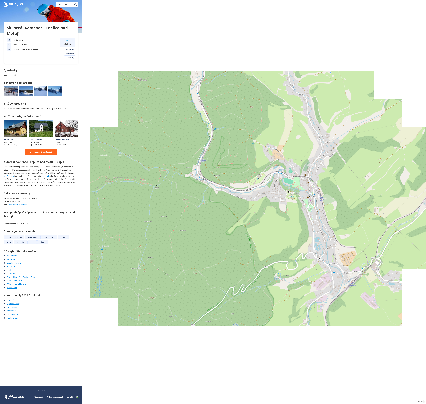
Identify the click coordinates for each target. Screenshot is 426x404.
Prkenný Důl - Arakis (15, 280)
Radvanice (11, 259)
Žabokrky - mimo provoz (17, 263)
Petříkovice (11, 266)
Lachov (63, 237)
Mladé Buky (12, 287)
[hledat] (75, 4)
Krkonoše (11, 300)
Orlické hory (12, 307)
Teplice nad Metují (14, 237)
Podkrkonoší (12, 318)
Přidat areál (39, 397)
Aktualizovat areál (55, 397)
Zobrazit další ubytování (41, 152)
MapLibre (419, 401)
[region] (254, 202)
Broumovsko (70, 54)
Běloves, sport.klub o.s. (16, 284)
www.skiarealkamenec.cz (19, 204)
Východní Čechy (69, 58)
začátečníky (9, 176)
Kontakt (69, 397)
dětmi (46, 176)
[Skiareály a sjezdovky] (77, 397)
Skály (9, 242)
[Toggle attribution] (423, 401)
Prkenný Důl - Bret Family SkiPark (21, 277)
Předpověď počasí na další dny (16, 223)
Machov (10, 270)
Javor (32, 242)
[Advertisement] (20, 334)
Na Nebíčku (12, 256)
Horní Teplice (49, 237)
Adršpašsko (70, 49)
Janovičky (11, 273)
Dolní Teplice (33, 237)
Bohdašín (20, 242)
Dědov (42, 242)
